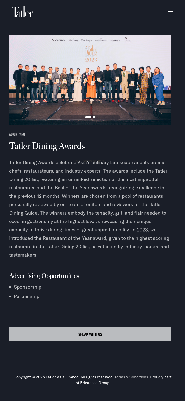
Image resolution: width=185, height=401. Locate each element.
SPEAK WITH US (90, 334)
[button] (170, 11)
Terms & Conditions (131, 377)
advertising (17, 134)
